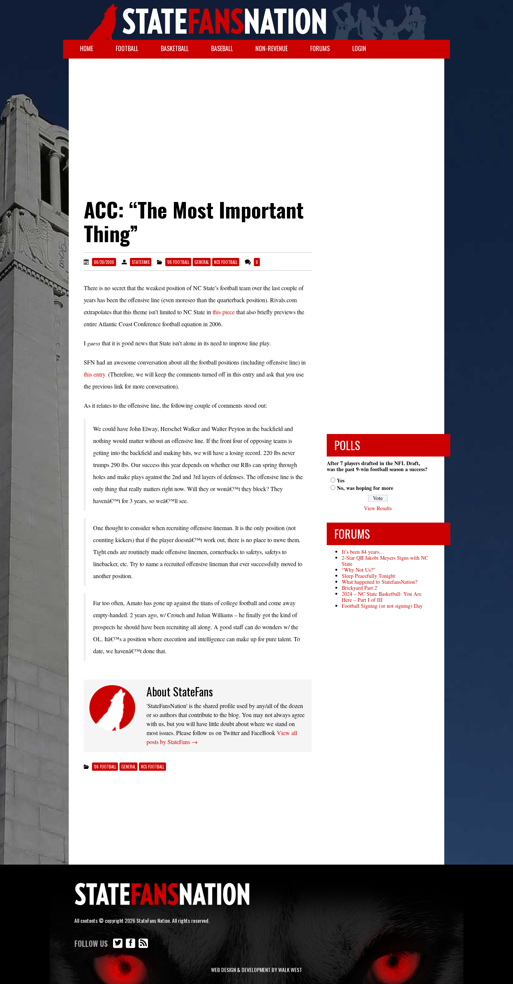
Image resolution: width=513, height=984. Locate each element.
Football (127, 48)
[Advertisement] (256, 118)
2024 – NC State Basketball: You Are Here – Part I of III (381, 596)
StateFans (140, 262)
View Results (378, 508)
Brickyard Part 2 (359, 587)
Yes (340, 480)
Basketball (175, 48)
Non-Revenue (271, 48)
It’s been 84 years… (363, 551)
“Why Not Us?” (358, 569)
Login (359, 48)
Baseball (222, 48)
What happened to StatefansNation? (379, 581)
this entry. (95, 374)
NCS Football (225, 262)
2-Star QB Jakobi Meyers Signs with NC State (385, 560)
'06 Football (178, 262)
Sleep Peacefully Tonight (368, 575)
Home (86, 48)
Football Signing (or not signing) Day (382, 605)
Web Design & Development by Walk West (256, 969)
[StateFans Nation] (256, 20)
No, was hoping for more (365, 488)
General (202, 262)
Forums (320, 48)
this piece (224, 312)
